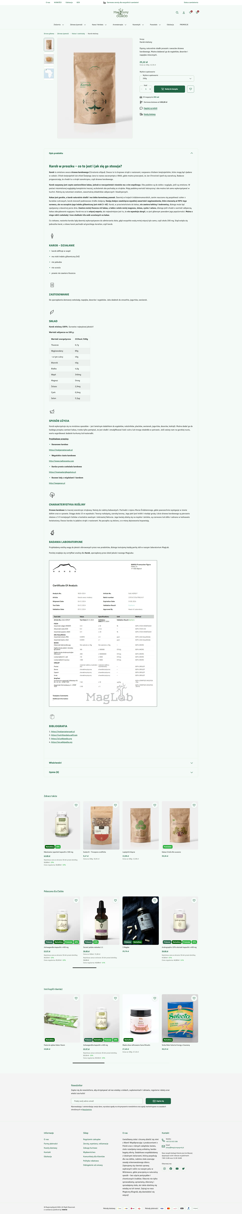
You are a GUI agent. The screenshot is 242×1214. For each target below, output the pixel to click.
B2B (78, 2)
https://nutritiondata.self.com (64, 735)
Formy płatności (51, 1143)
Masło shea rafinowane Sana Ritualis (136, 1045)
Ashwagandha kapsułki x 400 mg (56, 947)
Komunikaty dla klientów (94, 1156)
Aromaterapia (118, 25)
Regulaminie (87, 1110)
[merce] (64, 1210)
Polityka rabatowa (91, 1161)
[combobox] (167, 78)
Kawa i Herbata (97, 25)
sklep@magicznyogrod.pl (175, 1148)
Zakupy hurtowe (90, 1148)
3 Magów (126, 947)
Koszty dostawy (50, 1148)
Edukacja (69, 2)
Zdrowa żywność (76, 25)
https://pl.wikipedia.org (61, 738)
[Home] (121, 12)
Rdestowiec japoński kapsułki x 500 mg (58, 852)
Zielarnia (57, 25)
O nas (48, 2)
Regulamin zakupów (92, 1139)
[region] (49, 88)
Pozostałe (153, 25)
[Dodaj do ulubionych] (76, 805)
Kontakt (47, 1152)
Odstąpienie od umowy (93, 1165)
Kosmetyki (136, 25)
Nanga (142, 39)
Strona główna (49, 34)
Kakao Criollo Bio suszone (171, 852)
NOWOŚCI (58, 2)
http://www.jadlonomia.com (61, 461)
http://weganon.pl (57, 483)
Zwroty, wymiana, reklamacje (95, 1143)
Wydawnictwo (89, 1152)
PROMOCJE (184, 25)
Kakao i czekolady (78, 34)
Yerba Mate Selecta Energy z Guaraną (176, 1045)
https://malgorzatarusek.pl (61, 450)
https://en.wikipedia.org (61, 742)
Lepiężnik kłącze (129, 852)
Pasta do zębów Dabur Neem (54, 1045)
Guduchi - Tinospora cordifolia (94, 852)
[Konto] (184, 12)
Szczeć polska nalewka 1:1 (93, 947)
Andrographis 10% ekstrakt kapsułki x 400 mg (179, 947)
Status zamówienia (191, 2)
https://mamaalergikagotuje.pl (62, 472)
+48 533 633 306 (172, 1142)
